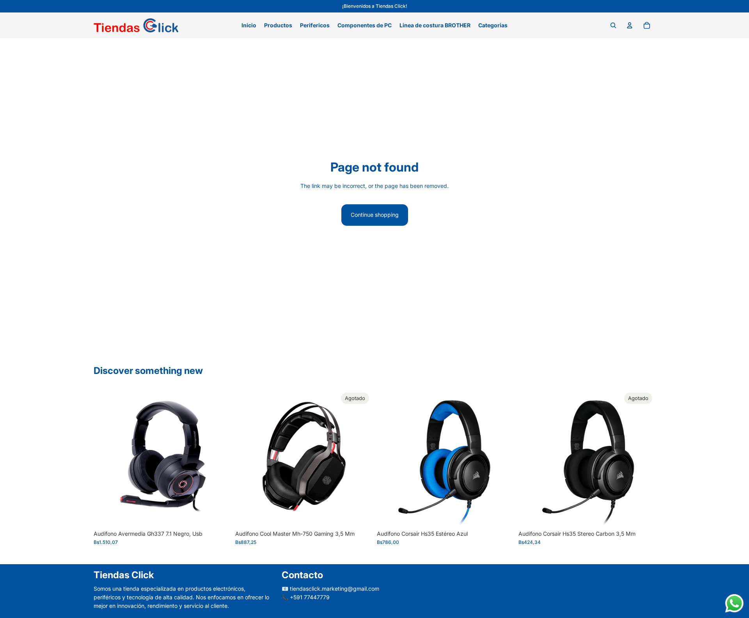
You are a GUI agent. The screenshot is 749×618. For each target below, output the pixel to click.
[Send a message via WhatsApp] (734, 603)
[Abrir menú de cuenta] (629, 25)
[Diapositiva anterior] (247, 457)
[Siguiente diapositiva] (360, 457)
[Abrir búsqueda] (613, 25)
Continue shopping (375, 214)
